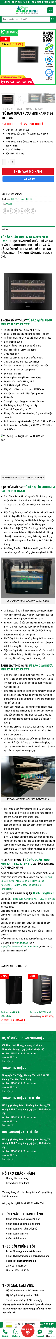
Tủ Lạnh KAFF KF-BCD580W (10, 1014)
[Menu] (4, 10)
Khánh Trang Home (43, 893)
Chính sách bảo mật (16, 1238)
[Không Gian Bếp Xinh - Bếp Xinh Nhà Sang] (27, 10)
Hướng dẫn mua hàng (17, 1178)
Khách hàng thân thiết (17, 1183)
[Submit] (52, 19)
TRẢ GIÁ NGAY (28, 179)
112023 (9, 204)
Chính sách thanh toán (17, 1233)
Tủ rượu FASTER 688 (40, 1012)
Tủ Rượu (39, 109)
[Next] (48, 60)
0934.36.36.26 (21, 942)
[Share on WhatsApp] (5, 211)
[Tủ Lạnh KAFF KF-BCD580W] (13, 990)
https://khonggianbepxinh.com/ (23, 1251)
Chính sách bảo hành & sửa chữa (23, 1223)
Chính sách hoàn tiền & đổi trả (21, 1228)
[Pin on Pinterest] (27, 211)
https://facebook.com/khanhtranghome (20, 946)
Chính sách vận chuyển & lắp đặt (23, 1218)
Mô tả (5, 229)
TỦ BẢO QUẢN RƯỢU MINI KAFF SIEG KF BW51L (26, 322)
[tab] (28, 229)
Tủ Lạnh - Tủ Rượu (24, 109)
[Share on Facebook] (10, 211)
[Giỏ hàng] (50, 10)
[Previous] (7, 60)
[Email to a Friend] (22, 211)
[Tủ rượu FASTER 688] (42, 990)
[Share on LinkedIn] (33, 211)
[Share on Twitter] (16, 211)
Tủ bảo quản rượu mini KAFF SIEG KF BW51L (33, 898)
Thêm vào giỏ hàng (28, 171)
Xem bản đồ (7, 1061)
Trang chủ (7, 109)
